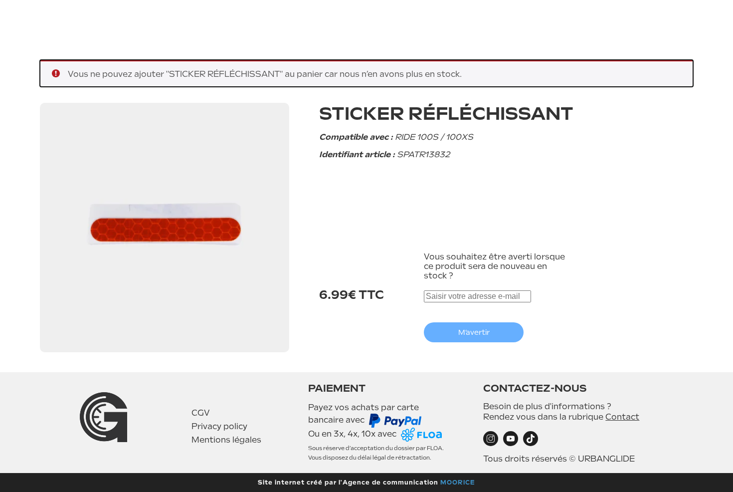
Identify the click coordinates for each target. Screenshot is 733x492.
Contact (622, 417)
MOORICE (457, 482)
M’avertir (474, 332)
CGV (200, 413)
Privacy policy (219, 426)
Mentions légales (226, 440)
